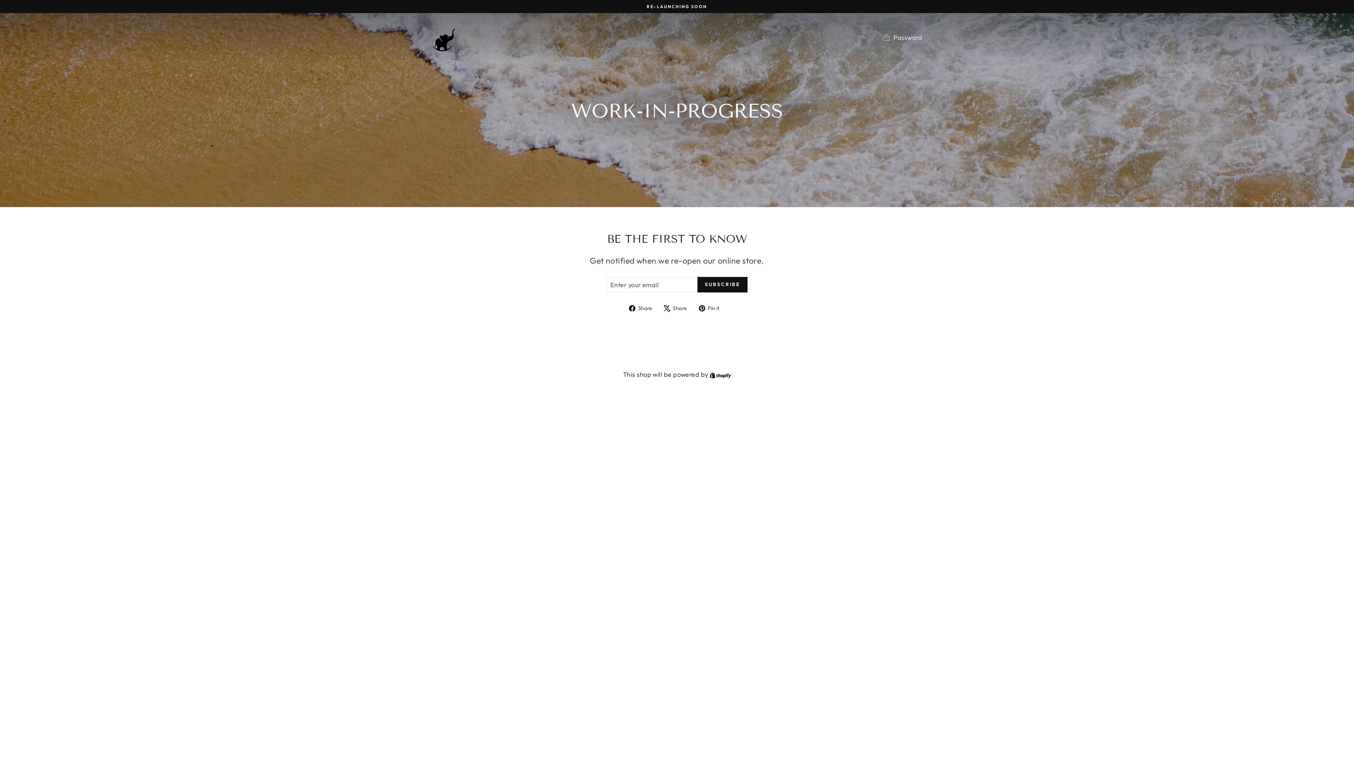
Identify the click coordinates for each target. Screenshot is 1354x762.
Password (907, 38)
